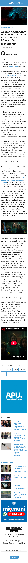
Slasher (22, 369)
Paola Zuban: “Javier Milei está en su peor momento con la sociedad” (20, 437)
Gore (3, 374)
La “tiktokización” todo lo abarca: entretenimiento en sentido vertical (20, 469)
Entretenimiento (7, 27)
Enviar (14, 557)
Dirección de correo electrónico (13, 550)
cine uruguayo (6, 369)
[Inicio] (16, 3)
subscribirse (14, 531)
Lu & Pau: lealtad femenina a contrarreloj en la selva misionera (20, 486)
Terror (15, 369)
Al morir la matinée (8, 365)
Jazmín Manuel (11, 374)
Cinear (18, 365)
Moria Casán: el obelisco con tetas (20, 476)
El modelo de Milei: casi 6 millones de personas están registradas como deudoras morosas (20, 425)
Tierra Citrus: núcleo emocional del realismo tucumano (20, 495)
